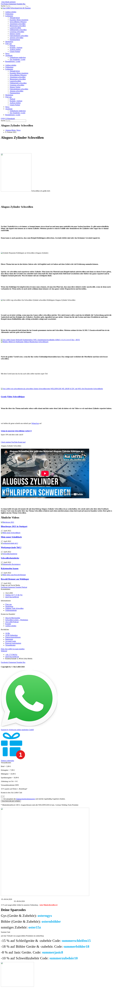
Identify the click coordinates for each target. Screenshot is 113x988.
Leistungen (9, 16)
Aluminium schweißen (17, 24)
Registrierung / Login (12, 61)
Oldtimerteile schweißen (18, 30)
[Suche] (27, 6)
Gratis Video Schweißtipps (13, 396)
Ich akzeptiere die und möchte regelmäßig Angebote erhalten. (34, 799)
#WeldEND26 (15, 18)
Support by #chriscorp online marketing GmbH (17, 730)
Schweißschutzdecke (10, 558)
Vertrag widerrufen (7, 761)
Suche (3, 6)
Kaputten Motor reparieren (19, 20)
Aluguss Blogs (10, 130)
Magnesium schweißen (18, 26)
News (7, 53)
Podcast (12, 45)
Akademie (8, 55)
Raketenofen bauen (9, 568)
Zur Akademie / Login (17, 59)
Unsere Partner (15, 51)
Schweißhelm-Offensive (18, 22)
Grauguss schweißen (17, 32)
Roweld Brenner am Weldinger (15, 579)
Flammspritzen (15, 40)
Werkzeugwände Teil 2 (11, 547)
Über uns (8, 44)
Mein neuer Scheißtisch (11, 537)
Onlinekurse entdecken (18, 57)
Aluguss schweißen (16, 38)
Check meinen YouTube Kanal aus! (13, 442)
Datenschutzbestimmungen (25, 799)
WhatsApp (35, 423)
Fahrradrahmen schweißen (19, 36)
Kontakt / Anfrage (16, 47)
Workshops (9, 42)
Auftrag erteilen (10, 12)
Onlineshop (9, 14)
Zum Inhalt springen (8, 2)
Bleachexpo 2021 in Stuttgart (14, 526)
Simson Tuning (15, 34)
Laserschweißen (15, 28)
